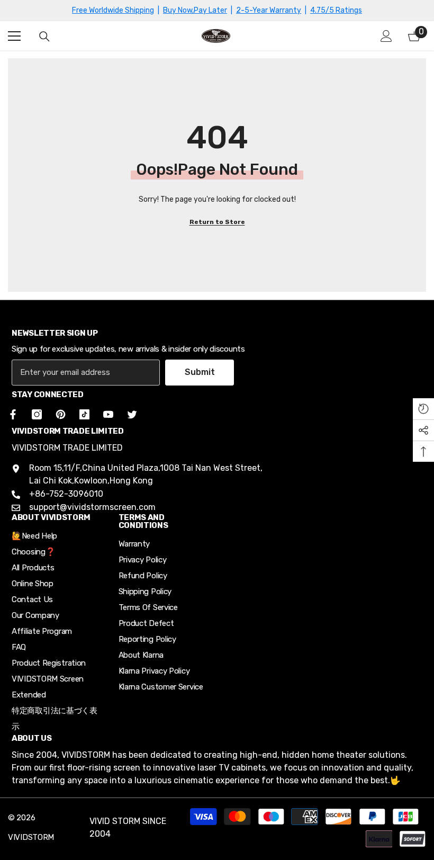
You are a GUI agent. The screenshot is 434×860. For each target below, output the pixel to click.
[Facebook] (11, 414)
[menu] (14, 36)
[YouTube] (108, 414)
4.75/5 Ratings (336, 10)
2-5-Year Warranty (268, 10)
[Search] (44, 36)
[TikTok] (84, 414)
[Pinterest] (61, 414)
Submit (200, 372)
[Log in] (386, 36)
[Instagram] (37, 414)
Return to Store (217, 222)
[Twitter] (132, 414)
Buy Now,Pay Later (195, 10)
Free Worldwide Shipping (113, 10)
